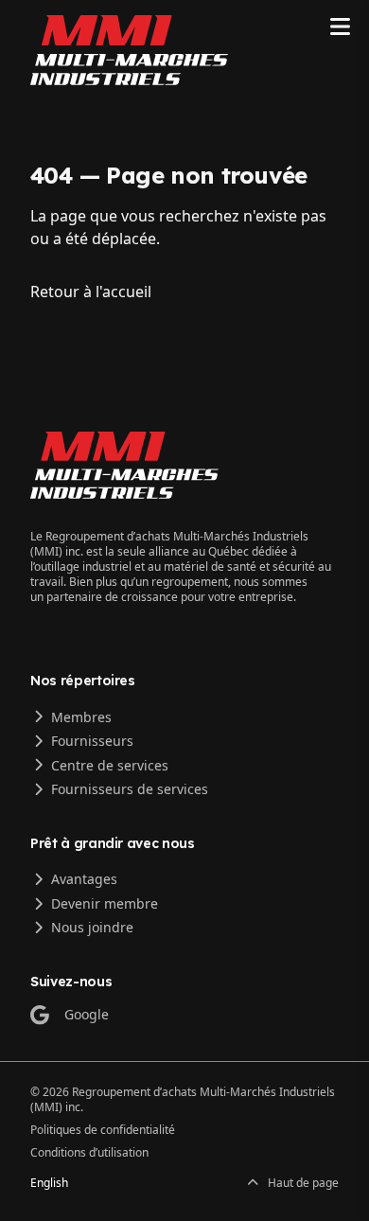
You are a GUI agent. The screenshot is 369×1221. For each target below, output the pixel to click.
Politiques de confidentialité (102, 1130)
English (49, 1183)
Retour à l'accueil (90, 291)
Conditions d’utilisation (89, 1152)
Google (86, 1014)
